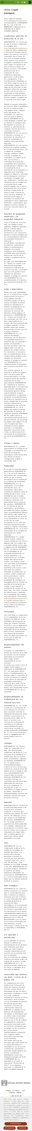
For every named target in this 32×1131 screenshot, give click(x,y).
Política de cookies (11, 1119)
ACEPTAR (22, 1128)
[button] (30, 2)
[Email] (24, 2)
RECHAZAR (9, 1128)
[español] (20, 2)
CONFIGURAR (15, 1123)
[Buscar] (18, 2)
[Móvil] (22, 2)
